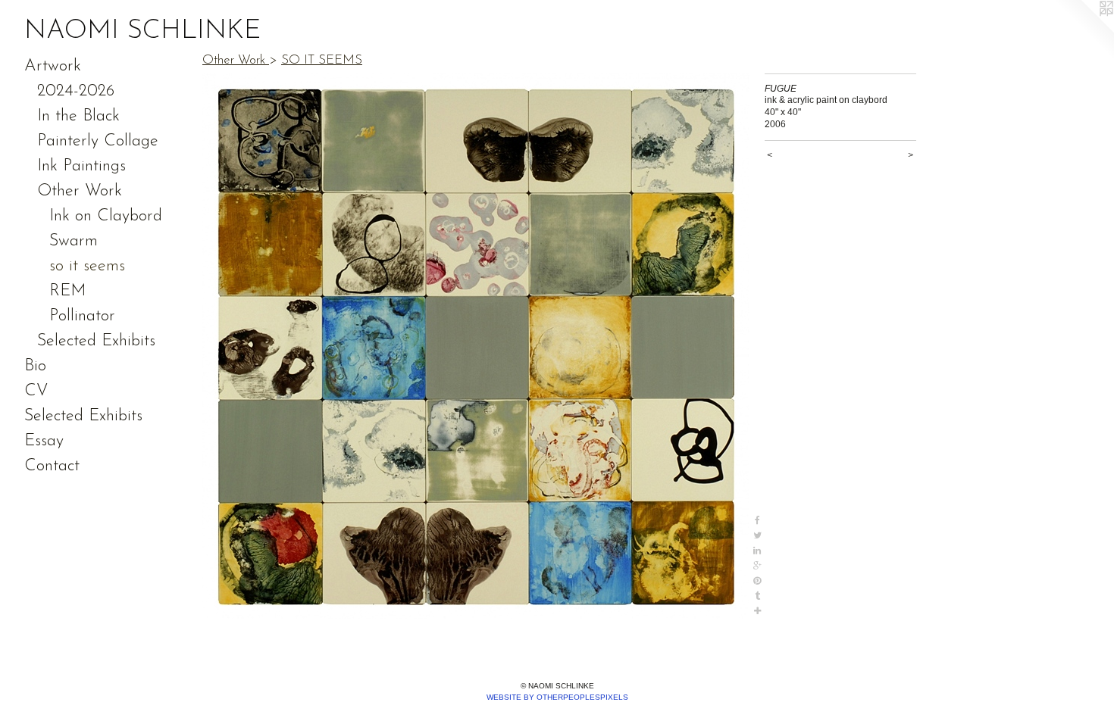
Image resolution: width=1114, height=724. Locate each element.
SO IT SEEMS (321, 60)
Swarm (73, 241)
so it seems (87, 266)
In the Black (78, 116)
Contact (52, 466)
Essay (44, 441)
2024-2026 (75, 91)
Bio (35, 366)
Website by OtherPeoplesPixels (557, 697)
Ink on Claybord (105, 216)
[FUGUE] (475, 346)
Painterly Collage (97, 141)
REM (67, 291)
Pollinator (82, 316)
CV (36, 391)
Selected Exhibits (96, 341)
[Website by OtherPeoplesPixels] (1083, 30)
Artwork (52, 66)
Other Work (79, 191)
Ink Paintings (81, 166)
